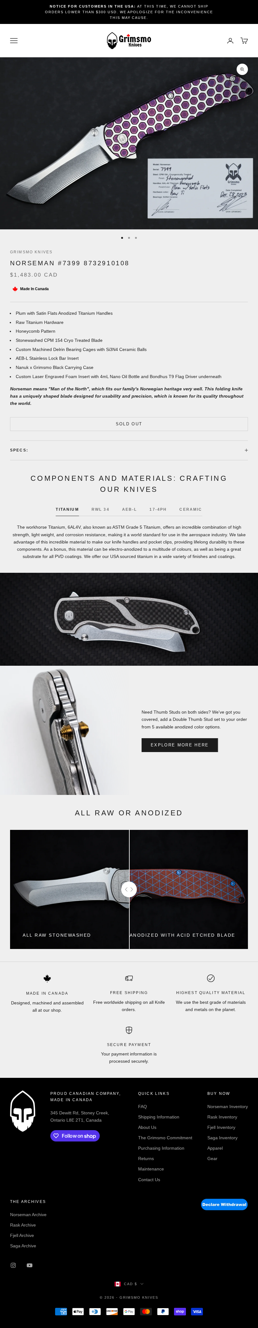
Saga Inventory (222, 1137)
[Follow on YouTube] (29, 1265)
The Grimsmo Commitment (165, 1137)
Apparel (215, 1148)
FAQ (142, 1106)
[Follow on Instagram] (13, 1265)
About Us (147, 1127)
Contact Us (149, 1179)
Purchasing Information (161, 1148)
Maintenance (151, 1168)
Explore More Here (180, 745)
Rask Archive (23, 1224)
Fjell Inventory (221, 1127)
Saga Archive (23, 1245)
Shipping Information (158, 1116)
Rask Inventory (222, 1116)
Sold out (129, 424)
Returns (146, 1158)
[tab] (67, 511)
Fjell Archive (22, 1235)
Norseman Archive (28, 1214)
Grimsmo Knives (31, 252)
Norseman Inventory (227, 1106)
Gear (212, 1158)
